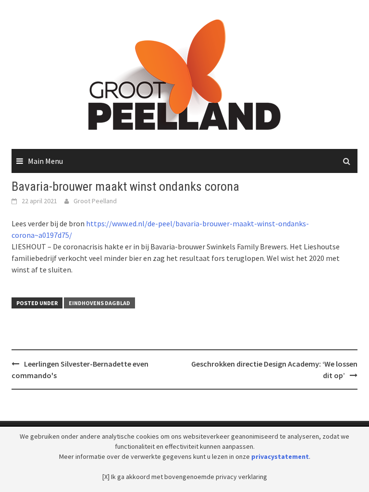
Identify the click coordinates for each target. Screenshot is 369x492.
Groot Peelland (95, 201)
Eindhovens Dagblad (99, 303)
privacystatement (280, 456)
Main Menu (45, 161)
